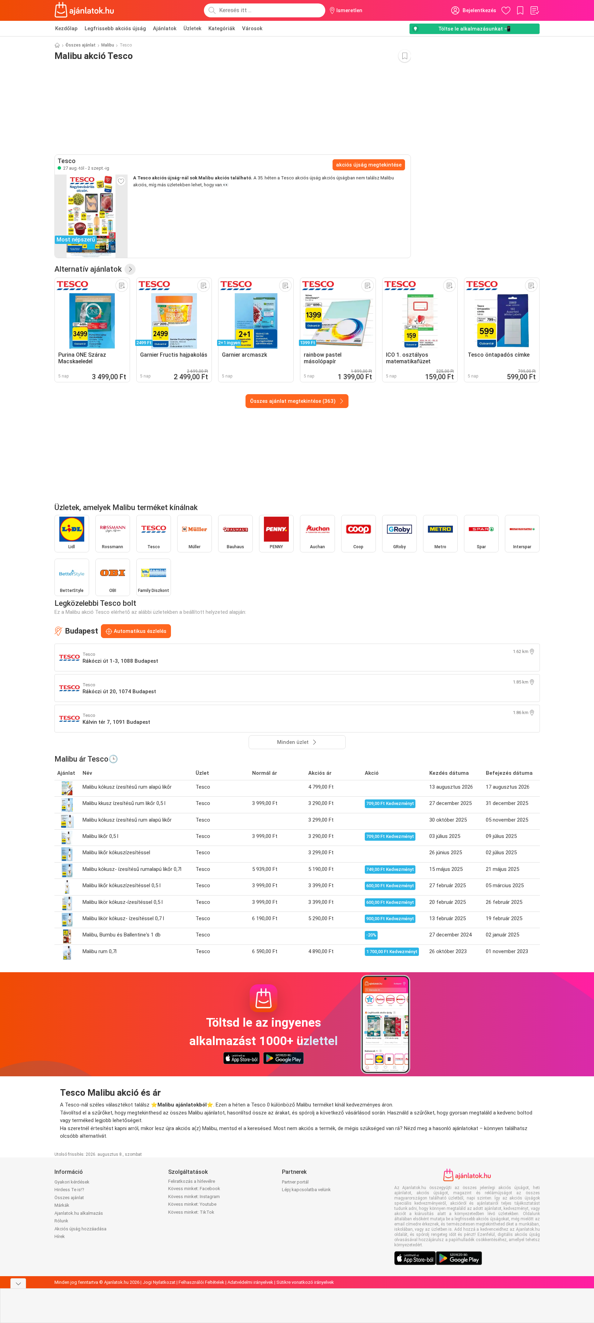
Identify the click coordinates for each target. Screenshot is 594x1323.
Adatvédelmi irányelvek (250, 1282)
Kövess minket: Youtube (192, 1204)
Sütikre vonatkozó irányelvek (305, 1282)
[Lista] (534, 10)
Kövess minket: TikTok (191, 1212)
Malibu (107, 45)
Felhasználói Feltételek (201, 1282)
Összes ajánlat (81, 45)
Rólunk (61, 1220)
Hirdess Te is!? (69, 1189)
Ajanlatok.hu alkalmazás (78, 1213)
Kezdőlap (66, 28)
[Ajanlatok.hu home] (84, 10)
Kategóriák (221, 28)
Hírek (59, 1236)
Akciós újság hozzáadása (80, 1228)
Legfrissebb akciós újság (115, 28)
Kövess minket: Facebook (194, 1188)
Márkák (61, 1205)
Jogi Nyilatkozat (159, 1282)
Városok (252, 28)
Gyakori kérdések (71, 1182)
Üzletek (192, 28)
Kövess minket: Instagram (194, 1196)
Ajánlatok (165, 28)
